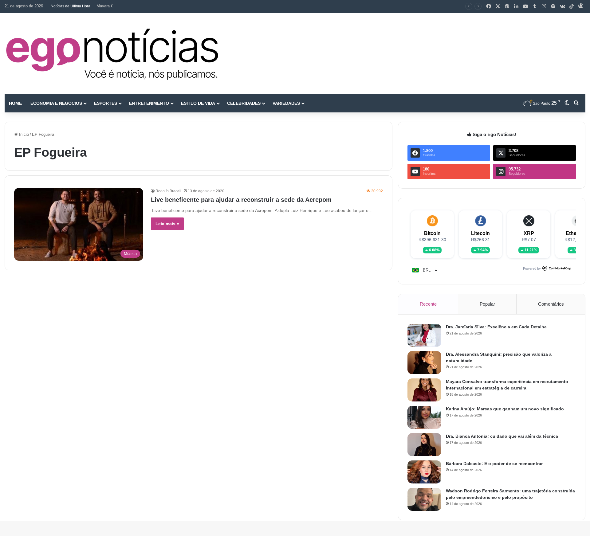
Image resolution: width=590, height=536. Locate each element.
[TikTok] (571, 6)
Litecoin (480, 233)
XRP (529, 233)
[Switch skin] (567, 103)
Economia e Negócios (56, 103)
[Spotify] (553, 6)
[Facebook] (488, 6)
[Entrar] (580, 6)
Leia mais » (167, 223)
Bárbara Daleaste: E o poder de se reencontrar (494, 463)
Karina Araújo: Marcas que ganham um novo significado (505, 408)
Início (23, 134)
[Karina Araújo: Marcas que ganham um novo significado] (424, 417)
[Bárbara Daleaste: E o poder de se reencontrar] (424, 471)
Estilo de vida (198, 103)
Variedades (286, 103)
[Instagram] (544, 6)
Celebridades (244, 103)
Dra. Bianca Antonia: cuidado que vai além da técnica (502, 436)
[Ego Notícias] (112, 53)
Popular (487, 304)
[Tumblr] (534, 6)
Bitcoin (432, 233)
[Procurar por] (576, 103)
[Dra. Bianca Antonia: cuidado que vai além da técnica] (424, 444)
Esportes (105, 103)
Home (15, 103)
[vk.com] (562, 6)
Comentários (551, 304)
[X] (497, 6)
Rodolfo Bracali (168, 191)
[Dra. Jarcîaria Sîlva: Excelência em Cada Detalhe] (424, 335)
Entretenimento (149, 103)
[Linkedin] (516, 6)
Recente (428, 304)
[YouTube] (525, 6)
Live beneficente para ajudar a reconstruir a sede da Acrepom (241, 199)
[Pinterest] (507, 6)
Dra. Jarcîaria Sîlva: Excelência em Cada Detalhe (496, 326)
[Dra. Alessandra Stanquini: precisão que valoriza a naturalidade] (424, 362)
